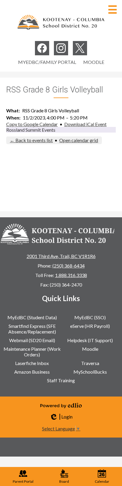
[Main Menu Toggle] (112, 9)
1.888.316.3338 (71, 275)
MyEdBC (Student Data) (32, 317)
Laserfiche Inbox (32, 363)
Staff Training (61, 380)
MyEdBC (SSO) (90, 317)
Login (61, 416)
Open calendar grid (78, 140)
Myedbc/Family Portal (47, 62)
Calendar (102, 481)
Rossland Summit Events (30, 130)
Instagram (61, 48)
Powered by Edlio (61, 405)
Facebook (42, 48)
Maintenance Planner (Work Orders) (32, 351)
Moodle (93, 62)
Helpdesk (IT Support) (90, 340)
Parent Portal (23, 481)
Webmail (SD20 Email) (32, 340)
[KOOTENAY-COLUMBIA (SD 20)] (61, 22)
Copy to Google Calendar (32, 124)
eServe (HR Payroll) (90, 326)
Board (64, 481)
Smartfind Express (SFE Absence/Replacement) (32, 328)
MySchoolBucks (90, 372)
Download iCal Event (85, 124)
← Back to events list (31, 140)
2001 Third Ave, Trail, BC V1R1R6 (61, 256)
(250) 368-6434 (68, 265)
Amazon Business (32, 372)
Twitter (80, 48)
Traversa (90, 363)
